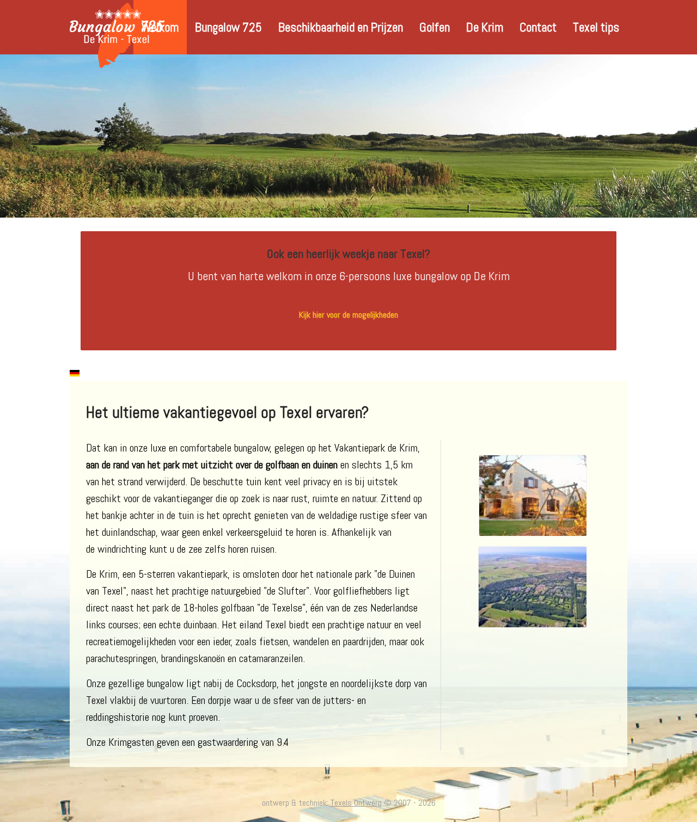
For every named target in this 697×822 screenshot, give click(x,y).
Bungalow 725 (228, 27)
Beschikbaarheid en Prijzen (340, 27)
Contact (538, 27)
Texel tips (596, 27)
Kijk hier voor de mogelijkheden (348, 314)
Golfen (434, 27)
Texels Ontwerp (356, 802)
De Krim (484, 27)
